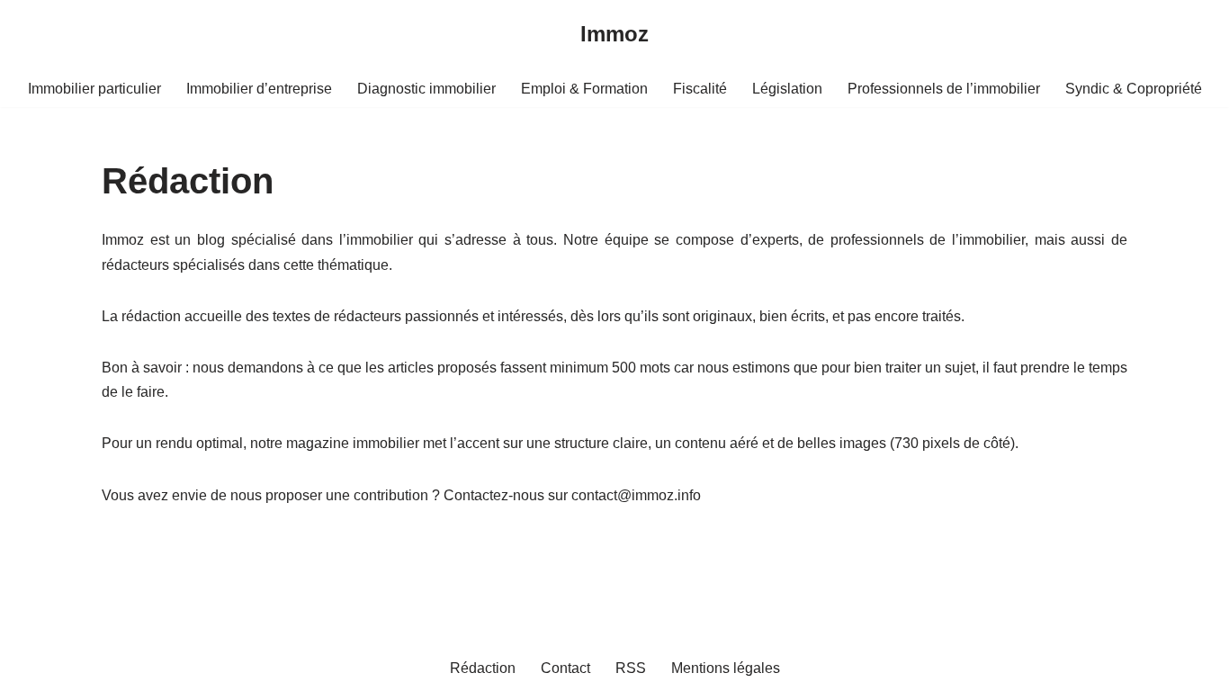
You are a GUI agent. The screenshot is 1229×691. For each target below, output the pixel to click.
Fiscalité (700, 88)
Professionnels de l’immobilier (944, 88)
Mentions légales (725, 668)
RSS (630, 668)
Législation (787, 88)
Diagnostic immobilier (426, 88)
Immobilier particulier (94, 88)
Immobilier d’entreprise (259, 88)
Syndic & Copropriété (1133, 88)
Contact (565, 668)
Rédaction (483, 668)
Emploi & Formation (584, 88)
